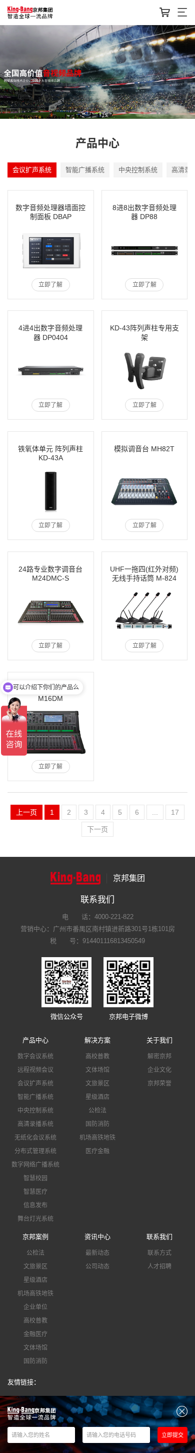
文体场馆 (98, 1069)
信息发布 (36, 1205)
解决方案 (97, 1040)
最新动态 (98, 1252)
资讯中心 (97, 1236)
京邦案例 (35, 1236)
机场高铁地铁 (98, 1137)
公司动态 (98, 1266)
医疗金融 (98, 1151)
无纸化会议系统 (35, 1137)
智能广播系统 (85, 169)
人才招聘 (160, 1266)
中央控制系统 (138, 169)
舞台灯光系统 (36, 1218)
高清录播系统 (36, 1124)
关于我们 (159, 1040)
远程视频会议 (36, 1069)
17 (175, 812)
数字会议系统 (36, 1056)
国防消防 (98, 1124)
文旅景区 (98, 1083)
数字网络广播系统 (36, 1164)
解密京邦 (160, 1056)
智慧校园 (36, 1178)
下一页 (97, 829)
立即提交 (173, 1435)
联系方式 (160, 1252)
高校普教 (98, 1056)
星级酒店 (98, 1097)
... (155, 812)
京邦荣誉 (160, 1083)
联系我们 (159, 1236)
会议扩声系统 (32, 169)
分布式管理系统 (35, 1151)
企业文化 (160, 1069)
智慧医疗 (36, 1191)
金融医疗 (36, 1334)
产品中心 (35, 1040)
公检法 (97, 1110)
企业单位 (36, 1307)
